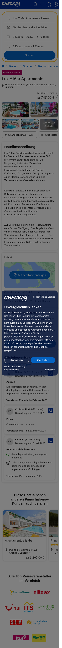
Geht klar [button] (43, 360)
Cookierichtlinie (11, 369)
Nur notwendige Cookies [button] (43, 297)
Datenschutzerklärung (14, 366)
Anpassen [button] (16, 360)
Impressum (50, 369)
